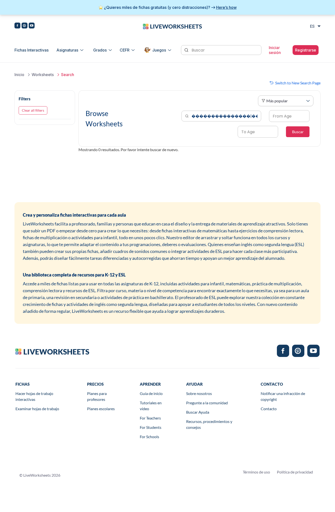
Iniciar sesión (275, 50)
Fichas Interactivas (31, 50)
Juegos (159, 50)
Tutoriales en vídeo (151, 405)
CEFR (124, 50)
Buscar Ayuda (197, 412)
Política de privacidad (295, 472)
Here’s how (226, 7)
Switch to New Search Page (298, 82)
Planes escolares (101, 408)
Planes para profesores (97, 396)
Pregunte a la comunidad (207, 402)
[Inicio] (172, 26)
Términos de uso (256, 472)
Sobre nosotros (199, 393)
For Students (150, 427)
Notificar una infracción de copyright (283, 396)
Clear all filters (33, 110)
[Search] (187, 50)
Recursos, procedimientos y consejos (209, 424)
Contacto (269, 408)
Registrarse (305, 50)
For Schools (149, 436)
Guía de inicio (151, 393)
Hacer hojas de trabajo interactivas (34, 396)
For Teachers (150, 418)
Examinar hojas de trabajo (37, 408)
